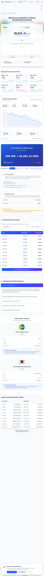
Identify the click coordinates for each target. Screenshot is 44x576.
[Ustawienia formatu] (41, 6)
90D (37, 99)
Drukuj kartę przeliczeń (23, 431)
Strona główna (3, 13)
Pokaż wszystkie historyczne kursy (22, 269)
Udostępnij (12, 168)
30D (34, 99)
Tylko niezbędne (22, 572)
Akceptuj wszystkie (11, 572)
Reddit (26, 168)
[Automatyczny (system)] (41, 9)
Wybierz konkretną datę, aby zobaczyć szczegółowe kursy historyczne (15, 224)
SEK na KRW (10, 13)
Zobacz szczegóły (35, 226)
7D (31, 99)
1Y (40, 99)
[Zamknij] (40, 569)
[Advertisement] (22, 7)
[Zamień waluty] (22, 27)
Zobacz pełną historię (36, 138)
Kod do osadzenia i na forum (35, 168)
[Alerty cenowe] (42, 2)
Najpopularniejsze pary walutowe (22, 2)
